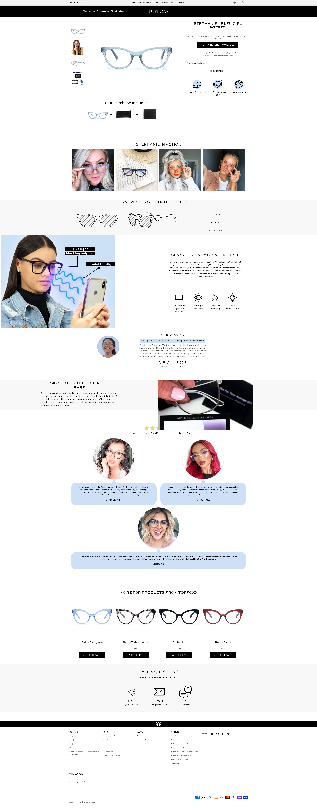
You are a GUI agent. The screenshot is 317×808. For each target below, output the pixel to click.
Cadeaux (140, 744)
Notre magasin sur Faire (78, 782)
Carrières (175, 736)
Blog (173, 740)
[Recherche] (245, 11)
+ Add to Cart (92, 655)
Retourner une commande (79, 748)
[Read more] (158, 724)
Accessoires (108, 752)
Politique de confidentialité (181, 744)
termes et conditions (179, 748)
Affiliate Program (143, 748)
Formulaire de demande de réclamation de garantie (84, 753)
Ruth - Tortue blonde (135, 642)
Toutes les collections (111, 756)
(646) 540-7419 (75, 740)
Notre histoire (142, 736)
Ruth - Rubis (223, 642)
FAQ (71, 744)
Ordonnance (108, 744)
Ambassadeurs (143, 740)
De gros (72, 778)
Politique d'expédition (179, 759)
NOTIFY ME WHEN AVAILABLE (218, 45)
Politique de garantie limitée (182, 756)
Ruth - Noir (179, 642)
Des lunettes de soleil (111, 736)
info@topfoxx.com (76, 736)
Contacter (175, 763)
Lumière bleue (108, 740)
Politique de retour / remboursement (185, 752)
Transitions (107, 748)
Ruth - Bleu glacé (92, 642)
